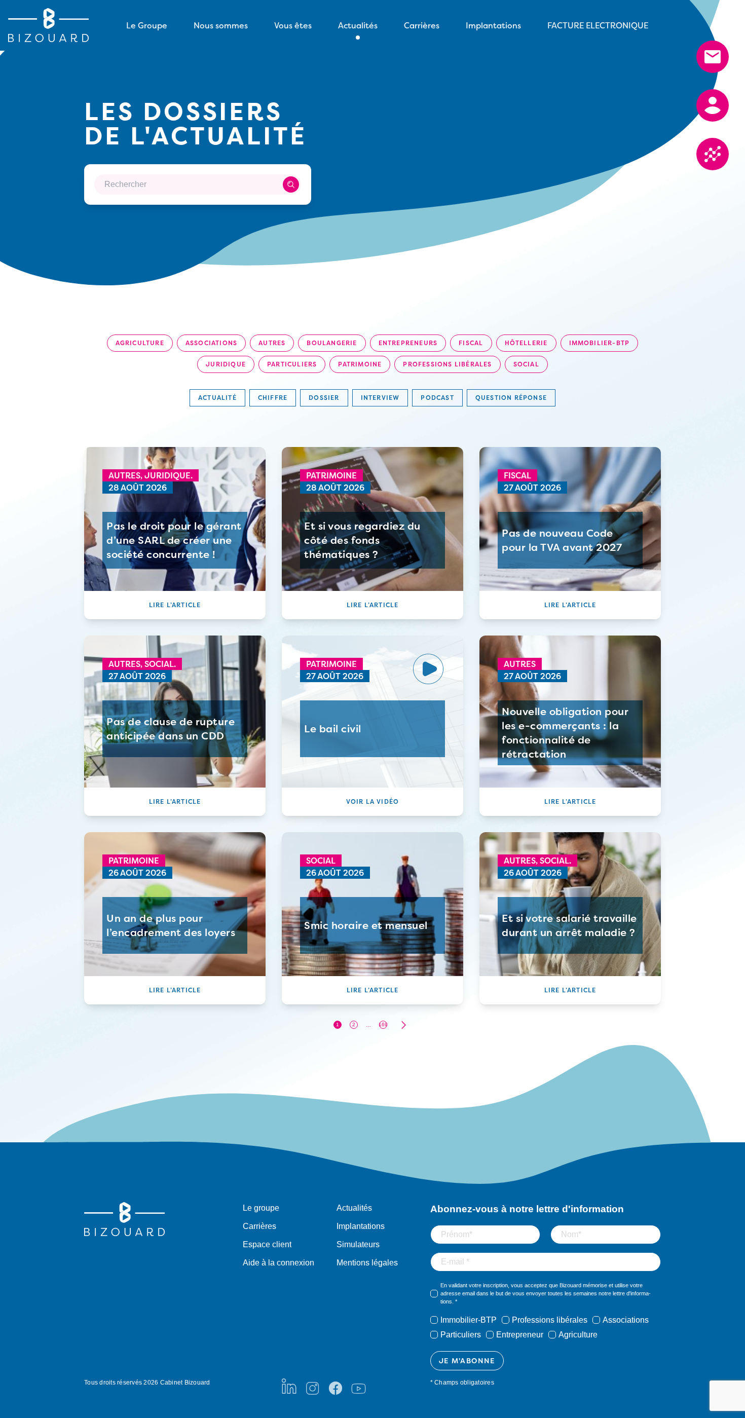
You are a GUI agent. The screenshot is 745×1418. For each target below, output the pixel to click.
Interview (380, 397)
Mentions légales (367, 1262)
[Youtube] (358, 1386)
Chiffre (272, 397)
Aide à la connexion (278, 1262)
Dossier (324, 397)
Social (526, 364)
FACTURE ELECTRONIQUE (597, 25)
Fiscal (471, 343)
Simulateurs (358, 1244)
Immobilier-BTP (599, 343)
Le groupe (261, 1208)
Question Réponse (511, 397)
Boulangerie (332, 343)
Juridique (226, 364)
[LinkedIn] (289, 1386)
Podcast (437, 397)
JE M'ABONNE (467, 1360)
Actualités (354, 1208)
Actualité (217, 397)
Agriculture (140, 343)
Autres (271, 343)
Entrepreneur (519, 1334)
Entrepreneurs (408, 343)
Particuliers (292, 364)
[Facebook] (335, 1386)
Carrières (421, 25)
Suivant (403, 1025)
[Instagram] (312, 1386)
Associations (211, 343)
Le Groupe (146, 25)
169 (383, 1024)
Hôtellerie (526, 343)
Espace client (267, 1244)
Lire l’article (175, 605)
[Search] (291, 184)
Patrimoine (360, 364)
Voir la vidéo (372, 801)
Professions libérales (447, 364)
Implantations (493, 25)
